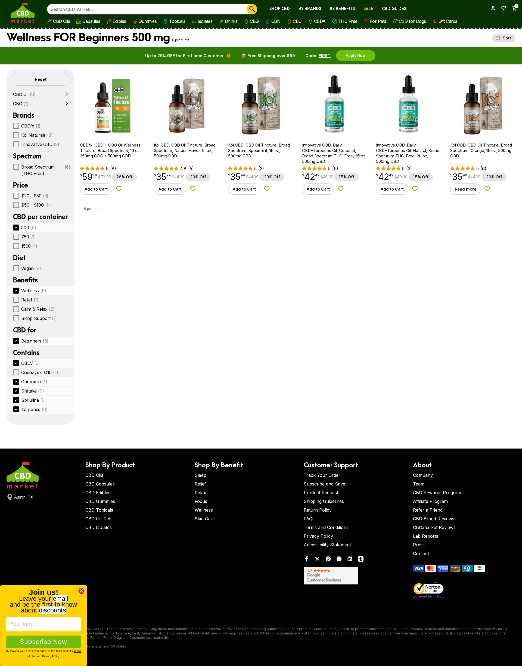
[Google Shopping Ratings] (355, 575)
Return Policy (318, 510)
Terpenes (34, 409)
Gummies (148, 21)
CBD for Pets (99, 518)
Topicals (177, 21)
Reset (40, 79)
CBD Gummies (100, 501)
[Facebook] (306, 560)
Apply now (356, 55)
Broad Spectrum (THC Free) (45, 170)
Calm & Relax (37, 309)
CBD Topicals (99, 510)
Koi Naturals (36, 135)
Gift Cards (448, 21)
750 (28, 236)
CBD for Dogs (412, 21)
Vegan (31, 268)
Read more (465, 189)
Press (419, 544)
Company (423, 475)
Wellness (33, 290)
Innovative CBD (40, 144)
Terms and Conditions (326, 527)
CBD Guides (394, 9)
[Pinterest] (328, 560)
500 (28, 227)
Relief (30, 300)
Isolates (205, 21)
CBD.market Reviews (434, 527)
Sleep (200, 475)
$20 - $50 (34, 195)
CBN (276, 21)
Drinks (231, 21)
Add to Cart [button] (96, 189)
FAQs (309, 518)
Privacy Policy (318, 536)
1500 (29, 246)
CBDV (30, 363)
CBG (254, 21)
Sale (368, 9)
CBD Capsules (100, 484)
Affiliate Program (430, 501)
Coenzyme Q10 (39, 372)
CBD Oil (24, 94)
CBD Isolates (98, 527)
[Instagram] (339, 560)
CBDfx (31, 126)
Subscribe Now (43, 642)
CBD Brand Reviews (433, 518)
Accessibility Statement (327, 544)
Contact (421, 553)
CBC (297, 21)
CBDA (320, 21)
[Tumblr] (360, 560)
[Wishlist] (502, 8)
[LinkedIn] (350, 560)
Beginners (34, 341)
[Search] (252, 9)
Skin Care (205, 518)
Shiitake (32, 391)
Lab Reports (425, 536)
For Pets (378, 21)
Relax (200, 492)
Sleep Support (39, 318)
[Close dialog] (81, 590)
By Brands (310, 9)
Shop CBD (279, 9)
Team (418, 484)
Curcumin (34, 381)
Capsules (91, 21)
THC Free (348, 21)
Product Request (321, 492)
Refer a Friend (428, 510)
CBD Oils (61, 21)
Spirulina (33, 400)
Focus (201, 501)
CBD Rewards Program (437, 492)
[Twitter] (317, 560)
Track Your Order (322, 475)
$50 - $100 (35, 205)
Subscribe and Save (324, 484)
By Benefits (342, 9)
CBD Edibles (97, 492)
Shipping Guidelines (324, 501)
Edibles (119, 21)
